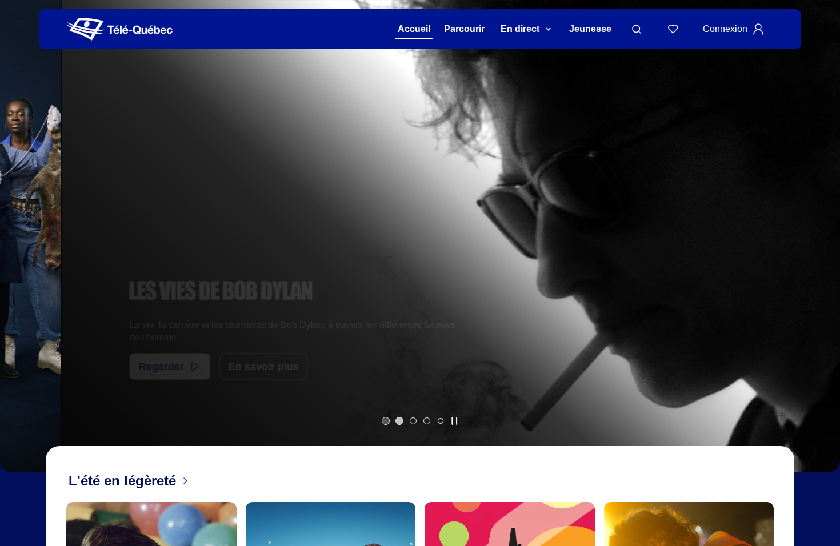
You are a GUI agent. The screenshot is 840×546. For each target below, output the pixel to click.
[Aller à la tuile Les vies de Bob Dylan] (399, 420)
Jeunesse (590, 29)
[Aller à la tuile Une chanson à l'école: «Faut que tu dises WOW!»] (440, 420)
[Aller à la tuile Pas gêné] (413, 420)
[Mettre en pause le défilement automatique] (454, 420)
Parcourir (464, 29)
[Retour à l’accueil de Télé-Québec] (120, 29)
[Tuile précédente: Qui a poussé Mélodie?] (17, 251)
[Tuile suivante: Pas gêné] (823, 251)
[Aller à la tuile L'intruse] (426, 420)
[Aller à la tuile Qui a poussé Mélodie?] (385, 420)
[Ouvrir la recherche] (636, 29)
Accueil (414, 29)
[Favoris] (673, 29)
